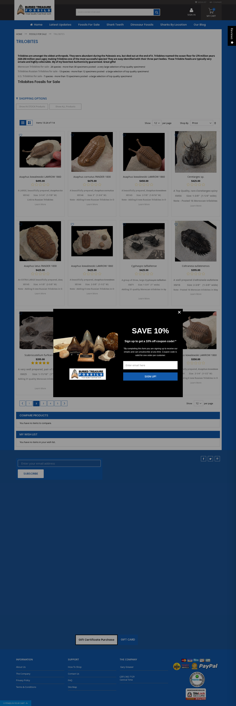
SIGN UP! (150, 376)
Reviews (232, 34)
